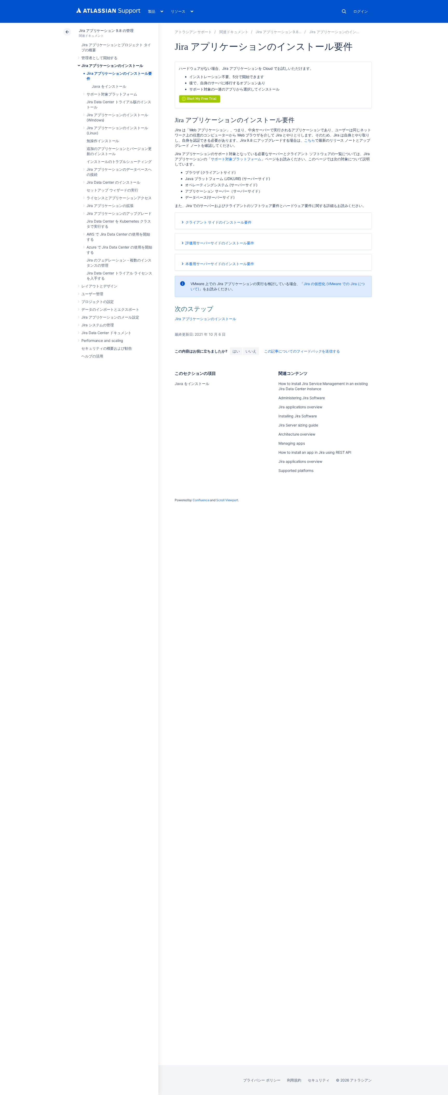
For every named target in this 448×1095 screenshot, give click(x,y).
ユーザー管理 (92, 294)
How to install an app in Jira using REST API (314, 452)
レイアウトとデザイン (99, 286)
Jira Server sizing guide (298, 425)
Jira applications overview (300, 407)
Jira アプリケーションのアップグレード (119, 213)
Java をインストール (109, 86)
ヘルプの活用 (92, 356)
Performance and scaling (102, 340)
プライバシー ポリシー (261, 1080)
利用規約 (294, 1080)
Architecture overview (296, 434)
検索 (344, 11)
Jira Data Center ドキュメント (106, 332)
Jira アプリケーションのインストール (112, 65)
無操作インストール (103, 141)
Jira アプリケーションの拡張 (110, 205)
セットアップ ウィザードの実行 (112, 190)
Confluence (201, 500)
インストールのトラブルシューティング (119, 161)
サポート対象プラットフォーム (112, 94)
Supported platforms (295, 470)
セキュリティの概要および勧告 (106, 348)
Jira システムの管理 (97, 325)
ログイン (360, 11)
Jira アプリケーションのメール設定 (110, 317)
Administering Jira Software (301, 398)
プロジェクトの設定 (97, 301)
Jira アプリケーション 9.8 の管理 (106, 30)
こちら (309, 140)
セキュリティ (319, 1080)
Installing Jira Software (297, 416)
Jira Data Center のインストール (113, 182)
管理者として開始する (99, 58)
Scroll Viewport (227, 500)
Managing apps (291, 443)
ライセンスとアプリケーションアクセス (119, 198)
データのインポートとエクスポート (110, 309)
